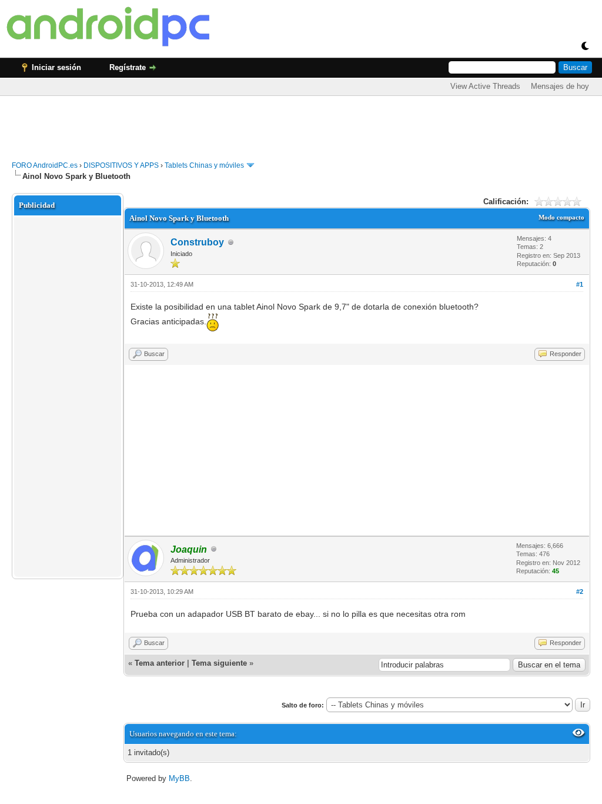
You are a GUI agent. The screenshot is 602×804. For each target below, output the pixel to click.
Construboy (197, 242)
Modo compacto (561, 217)
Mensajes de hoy (560, 86)
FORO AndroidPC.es (45, 165)
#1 (579, 284)
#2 (579, 591)
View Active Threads (485, 86)
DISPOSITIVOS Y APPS (121, 165)
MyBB (179, 778)
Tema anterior (160, 663)
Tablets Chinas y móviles (204, 165)
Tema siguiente (219, 663)
